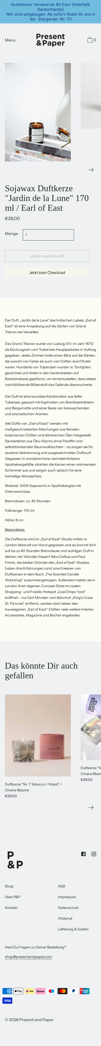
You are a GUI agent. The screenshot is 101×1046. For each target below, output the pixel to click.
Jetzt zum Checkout (47, 272)
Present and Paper (36, 1019)
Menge (11, 233)
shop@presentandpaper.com (28, 957)
